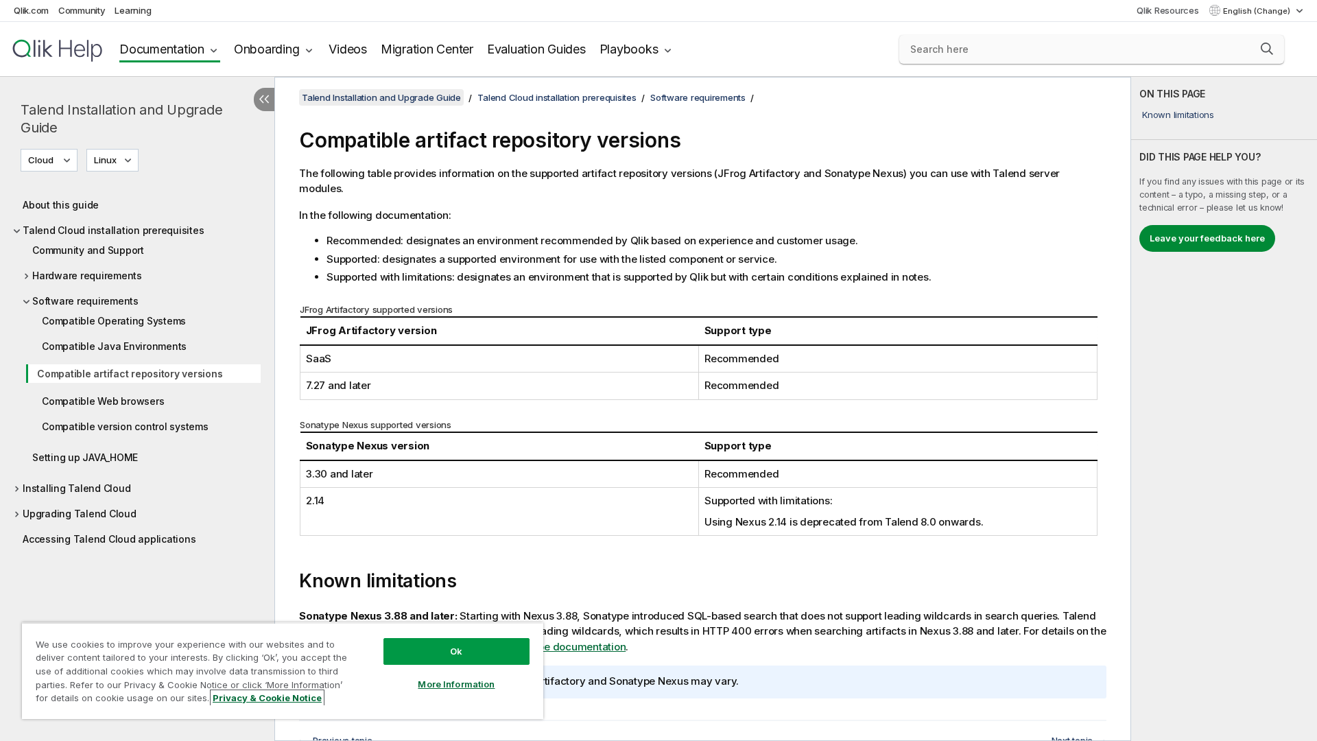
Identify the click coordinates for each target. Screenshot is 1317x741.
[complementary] (1224, 409)
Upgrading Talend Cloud (80, 513)
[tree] (137, 368)
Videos (348, 49)
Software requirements (85, 301)
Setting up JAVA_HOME (85, 457)
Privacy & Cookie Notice (267, 697)
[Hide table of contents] (264, 99)
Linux (105, 159)
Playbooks (629, 49)
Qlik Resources (1168, 10)
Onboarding (267, 49)
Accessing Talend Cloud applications (109, 539)
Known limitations (1178, 114)
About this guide (61, 205)
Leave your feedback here (1207, 238)
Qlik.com (31, 10)
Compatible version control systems (125, 426)
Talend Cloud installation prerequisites (113, 230)
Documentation (161, 49)
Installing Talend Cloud (76, 488)
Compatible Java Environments (114, 346)
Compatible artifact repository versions (129, 373)
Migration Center (427, 49)
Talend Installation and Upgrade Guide (121, 119)
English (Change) (1257, 11)
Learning (133, 10)
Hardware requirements (87, 275)
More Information (456, 684)
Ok (456, 651)
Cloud (41, 159)
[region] (282, 670)
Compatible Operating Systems (114, 321)
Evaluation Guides (536, 49)
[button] (1267, 49)
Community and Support (88, 250)
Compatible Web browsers (103, 401)
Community (82, 10)
